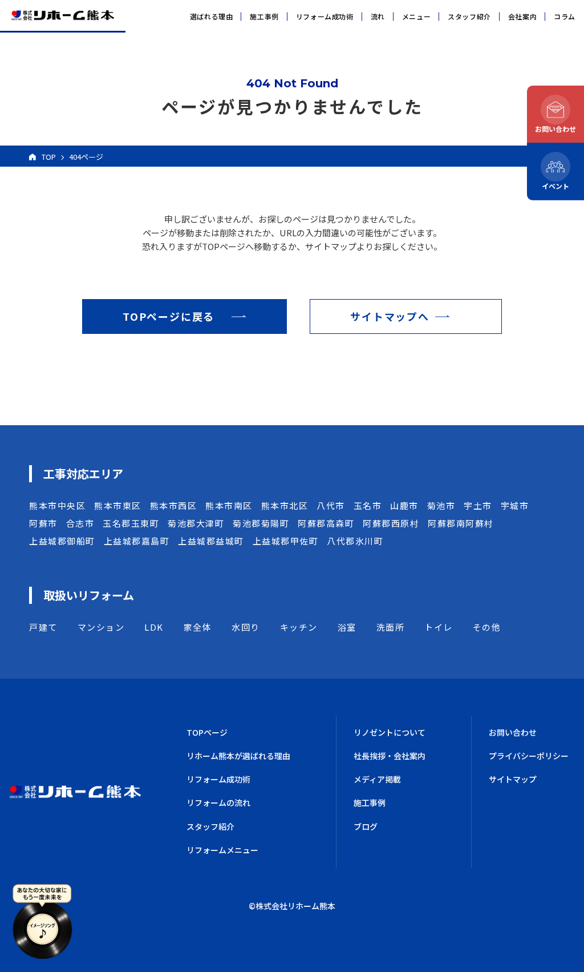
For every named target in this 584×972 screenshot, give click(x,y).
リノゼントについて (389, 732)
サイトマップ (513, 779)
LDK (154, 627)
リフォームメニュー (222, 850)
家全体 (198, 627)
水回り (246, 627)
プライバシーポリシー (529, 755)
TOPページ (207, 732)
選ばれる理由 (211, 16)
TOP (49, 156)
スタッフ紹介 (469, 16)
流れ (378, 16)
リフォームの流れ (218, 802)
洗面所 (390, 627)
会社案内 (522, 16)
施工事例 (264, 16)
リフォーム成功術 (325, 16)
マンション (101, 627)
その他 (487, 627)
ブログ (366, 826)
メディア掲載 (377, 779)
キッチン (299, 627)
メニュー (416, 16)
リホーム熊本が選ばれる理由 (238, 755)
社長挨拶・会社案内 (389, 755)
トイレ (438, 627)
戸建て (43, 627)
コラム (564, 16)
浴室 (347, 627)
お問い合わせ (513, 732)
